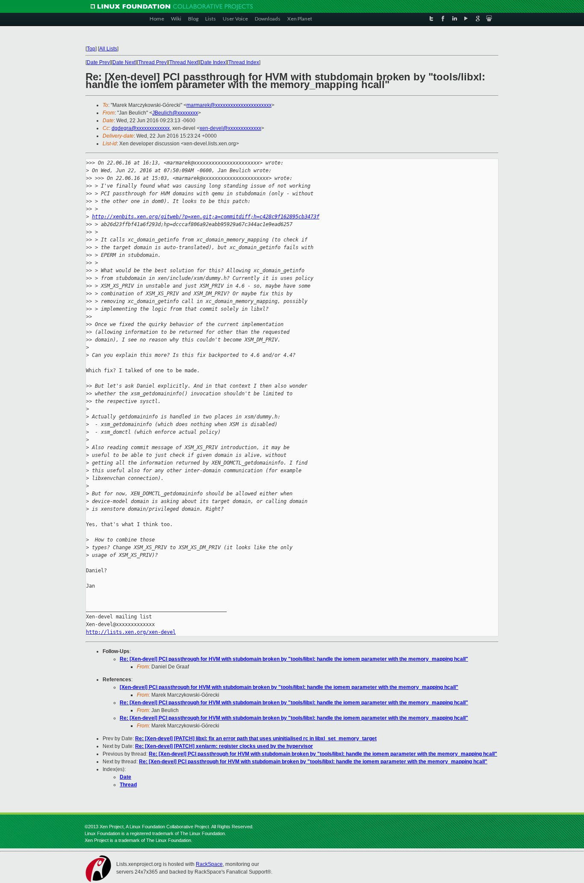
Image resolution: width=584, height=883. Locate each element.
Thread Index (243, 62)
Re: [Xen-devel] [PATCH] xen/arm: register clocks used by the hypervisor (224, 746)
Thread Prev (152, 62)
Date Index (213, 62)
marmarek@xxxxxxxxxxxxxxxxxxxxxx (228, 105)
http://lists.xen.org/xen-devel (131, 632)
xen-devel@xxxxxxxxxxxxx (230, 128)
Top (91, 49)
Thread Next (183, 62)
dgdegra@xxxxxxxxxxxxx (141, 128)
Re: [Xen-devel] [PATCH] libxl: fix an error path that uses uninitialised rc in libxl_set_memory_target (256, 739)
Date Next (124, 62)
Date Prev (98, 62)
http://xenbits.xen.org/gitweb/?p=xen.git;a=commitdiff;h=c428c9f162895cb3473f (205, 217)
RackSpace (209, 864)
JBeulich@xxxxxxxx (175, 113)
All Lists (108, 49)
